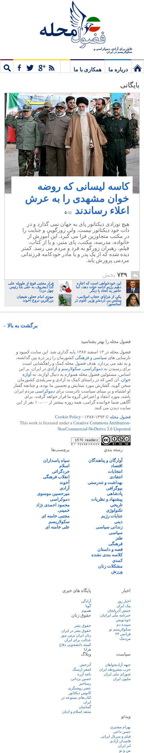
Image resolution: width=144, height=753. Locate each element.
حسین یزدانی (81, 679)
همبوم (86, 610)
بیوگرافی (114, 488)
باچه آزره (84, 674)
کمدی (117, 560)
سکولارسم (71, 368)
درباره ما (118, 69)
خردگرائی (61, 471)
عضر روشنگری (79, 688)
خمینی (64, 510)
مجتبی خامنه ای (56, 515)
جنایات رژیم (112, 515)
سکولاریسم (59, 521)
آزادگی (86, 601)
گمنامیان (85, 707)
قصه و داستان (110, 549)
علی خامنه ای (57, 526)
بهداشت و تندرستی (105, 482)
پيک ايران (124, 606)
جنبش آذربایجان (119, 610)
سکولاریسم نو (120, 629)
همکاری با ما (87, 69)
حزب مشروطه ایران (115, 669)
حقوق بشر (82, 625)
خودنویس (123, 620)
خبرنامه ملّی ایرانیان (115, 615)
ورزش (117, 571)
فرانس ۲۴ (123, 634)
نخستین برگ (138, 66)
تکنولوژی (114, 510)
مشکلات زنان (110, 566)
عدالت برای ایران (77, 640)
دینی (118, 521)
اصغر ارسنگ (81, 669)
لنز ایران (124, 746)
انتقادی (116, 476)
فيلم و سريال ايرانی (116, 736)
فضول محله (72, 25)
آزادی (52, 368)
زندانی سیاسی (109, 526)
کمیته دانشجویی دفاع (75, 645)
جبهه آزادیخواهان (118, 665)
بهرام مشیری (120, 727)
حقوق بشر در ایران (76, 631)
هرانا (87, 649)
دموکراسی (93, 368)
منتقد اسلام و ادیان (76, 711)
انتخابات (115, 471)
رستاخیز (85, 683)
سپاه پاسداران (56, 460)
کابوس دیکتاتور (80, 693)
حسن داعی (122, 732)
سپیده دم (124, 624)
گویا (88, 606)
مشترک (36, 66)
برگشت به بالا (22, 325)
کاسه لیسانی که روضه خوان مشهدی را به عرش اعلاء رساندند (77, 198)
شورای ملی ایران (117, 674)
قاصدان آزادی (120, 741)
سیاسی (100, 357)
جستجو (6, 66)
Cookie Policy (68, 416)
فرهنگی (82, 357)
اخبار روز (124, 601)
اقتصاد (117, 465)
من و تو (125, 750)
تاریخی (116, 504)
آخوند (65, 482)
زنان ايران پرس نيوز (76, 635)
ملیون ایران (122, 679)
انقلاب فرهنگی (56, 476)
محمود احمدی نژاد (53, 504)
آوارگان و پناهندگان (105, 460)
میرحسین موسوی (53, 493)
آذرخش (85, 665)
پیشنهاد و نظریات (107, 499)
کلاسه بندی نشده (107, 554)
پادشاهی (115, 493)
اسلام (64, 465)
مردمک (125, 639)
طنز (119, 537)
